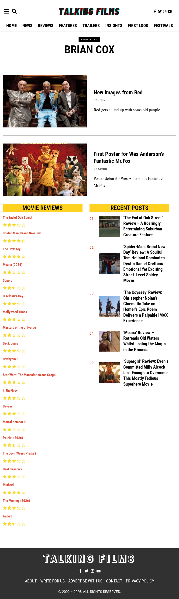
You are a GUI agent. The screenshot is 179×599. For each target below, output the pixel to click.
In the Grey (10, 390)
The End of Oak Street (17, 218)
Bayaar (7, 406)
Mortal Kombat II (14, 422)
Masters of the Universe (19, 327)
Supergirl (9, 280)
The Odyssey (12, 249)
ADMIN (102, 169)
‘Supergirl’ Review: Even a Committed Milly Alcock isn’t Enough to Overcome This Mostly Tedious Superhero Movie (146, 373)
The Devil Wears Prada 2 (19, 453)
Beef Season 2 (12, 469)
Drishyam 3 (10, 359)
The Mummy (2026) (16, 501)
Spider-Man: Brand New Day (22, 233)
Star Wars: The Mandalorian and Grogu (29, 375)
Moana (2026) (12, 265)
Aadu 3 (7, 516)
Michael (8, 485)
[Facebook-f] (155, 11)
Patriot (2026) (13, 438)
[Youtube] (170, 11)
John (101, 100)
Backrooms (10, 343)
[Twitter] (160, 11)
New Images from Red (118, 92)
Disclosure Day (13, 296)
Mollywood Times (15, 312)
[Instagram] (165, 11)
